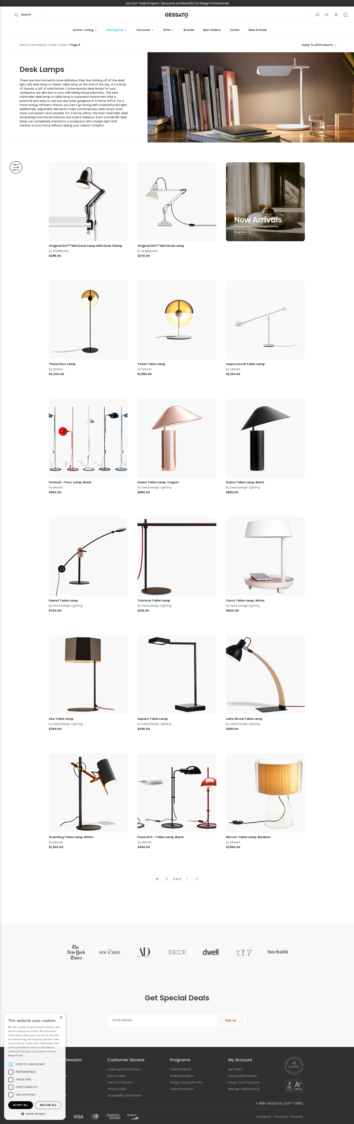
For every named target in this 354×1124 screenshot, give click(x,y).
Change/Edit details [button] (242, 1076)
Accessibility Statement (125, 1095)
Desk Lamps (58, 45)
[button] (317, 14)
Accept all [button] (20, 1105)
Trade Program (180, 1069)
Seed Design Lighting (156, 487)
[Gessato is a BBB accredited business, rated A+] (294, 1086)
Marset (58, 369)
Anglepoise (61, 251)
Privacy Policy (117, 1089)
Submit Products (182, 1089)
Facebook (281, 1117)
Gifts (167, 30)
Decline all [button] (48, 1105)
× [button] (60, 1017)
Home (24, 45)
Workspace (115, 30)
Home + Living (83, 30)
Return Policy (117, 1076)
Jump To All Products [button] (317, 45)
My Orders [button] (235, 1069)
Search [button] (25, 15)
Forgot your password (243, 1082)
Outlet (234, 30)
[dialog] (35, 1066)
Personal (143, 30)
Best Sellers (212, 30)
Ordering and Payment (124, 1069)
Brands (189, 30)
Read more (15, 1055)
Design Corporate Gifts (186, 1082)
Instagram (264, 1117)
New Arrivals (257, 30)
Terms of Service (120, 1082)
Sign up (230, 1020)
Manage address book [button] (244, 1089)
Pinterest (296, 1117)
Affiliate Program (182, 1076)
